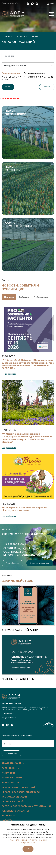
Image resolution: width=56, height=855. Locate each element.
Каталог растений (26, 37)
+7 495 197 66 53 (8, 714)
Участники (8, 773)
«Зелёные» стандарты (15, 811)
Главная (7, 37)
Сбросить (46, 87)
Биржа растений (12, 778)
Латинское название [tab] (34, 73)
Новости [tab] (9, 297)
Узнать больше (12, 563)
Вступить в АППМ (9, 3)
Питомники (8, 768)
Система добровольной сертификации (26, 806)
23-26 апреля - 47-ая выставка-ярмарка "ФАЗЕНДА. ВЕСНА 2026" (25, 509)
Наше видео (9, 816)
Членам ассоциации (14, 797)
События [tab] (24, 297)
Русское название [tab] (11, 73)
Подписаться (11, 753)
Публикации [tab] (41, 297)
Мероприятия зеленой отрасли (21, 792)
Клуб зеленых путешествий (18, 788)
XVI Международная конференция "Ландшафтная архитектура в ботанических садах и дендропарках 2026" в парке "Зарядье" (27, 438)
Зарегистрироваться (39, 563)
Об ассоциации (11, 763)
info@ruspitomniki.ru (10, 718)
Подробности (9, 374)
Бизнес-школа (11, 783)
